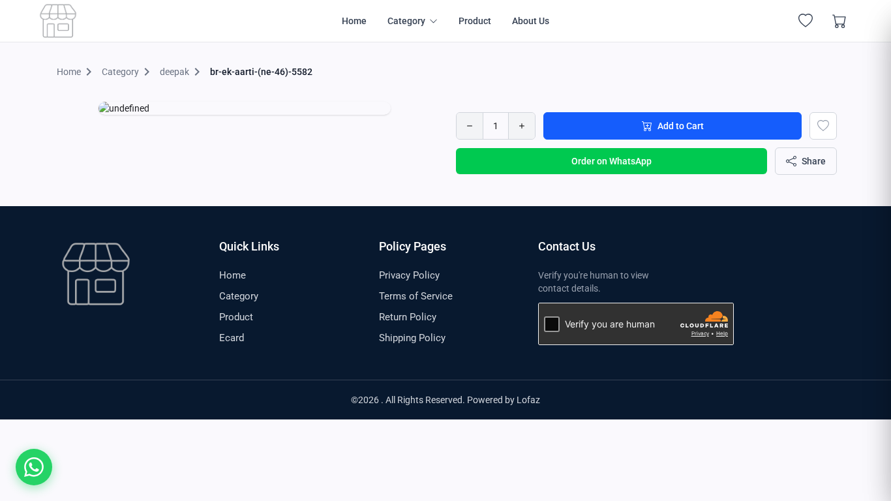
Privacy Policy (409, 275)
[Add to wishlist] (823, 126)
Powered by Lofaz (503, 400)
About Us (530, 21)
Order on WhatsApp (611, 161)
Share (814, 161)
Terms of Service (416, 296)
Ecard (231, 338)
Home (354, 21)
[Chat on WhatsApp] (34, 467)
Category (238, 296)
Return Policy (407, 317)
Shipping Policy (412, 338)
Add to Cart (680, 126)
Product (475, 21)
